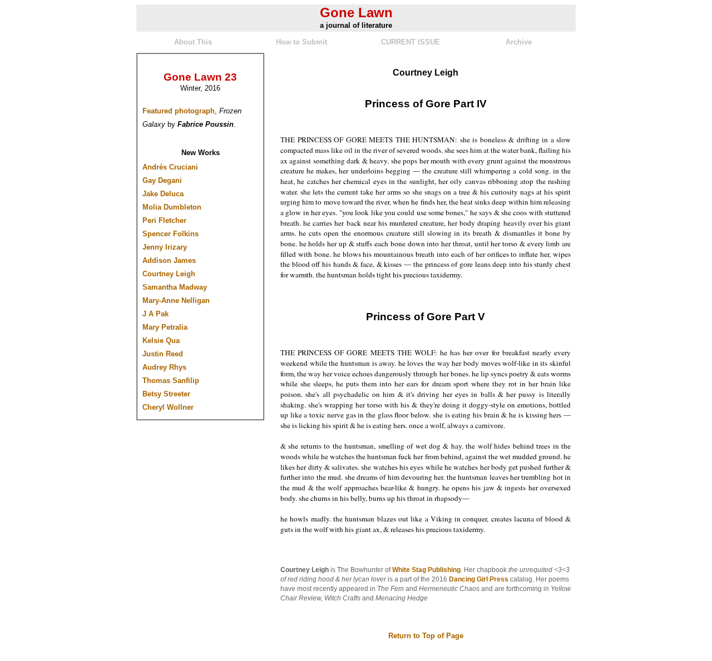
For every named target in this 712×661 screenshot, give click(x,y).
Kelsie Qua (161, 340)
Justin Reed (162, 354)
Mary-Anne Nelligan (176, 300)
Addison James (169, 260)
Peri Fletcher (164, 220)
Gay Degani (162, 180)
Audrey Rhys (164, 367)
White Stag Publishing (426, 570)
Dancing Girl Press (478, 579)
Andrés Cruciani (170, 167)
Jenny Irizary (164, 247)
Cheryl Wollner (168, 407)
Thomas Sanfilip (170, 380)
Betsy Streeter (166, 394)
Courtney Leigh (168, 274)
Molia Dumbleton (171, 207)
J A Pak (155, 314)
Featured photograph (178, 111)
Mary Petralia (164, 327)
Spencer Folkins (170, 234)
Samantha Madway (174, 287)
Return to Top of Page (425, 636)
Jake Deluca (163, 194)
